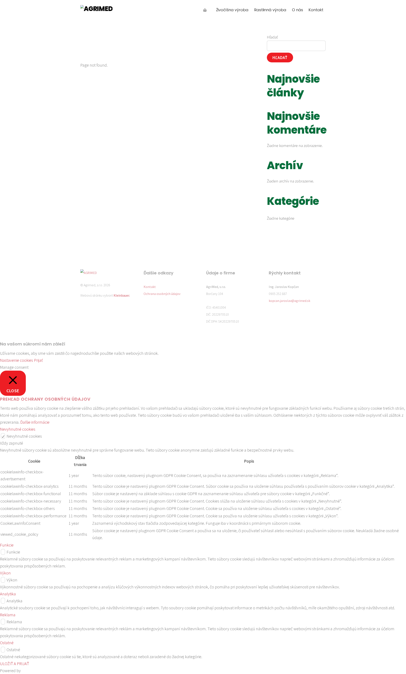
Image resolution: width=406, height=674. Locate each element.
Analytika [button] (8, 593)
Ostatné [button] (7, 642)
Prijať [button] (38, 360)
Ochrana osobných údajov (162, 294)
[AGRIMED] (96, 8)
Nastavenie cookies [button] (16, 360)
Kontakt (316, 9)
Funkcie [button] (7, 545)
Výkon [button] (5, 572)
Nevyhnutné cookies (24, 436)
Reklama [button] (7, 614)
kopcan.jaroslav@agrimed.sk (289, 301)
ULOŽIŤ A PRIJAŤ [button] (14, 663)
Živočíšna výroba (232, 9)
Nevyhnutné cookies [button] (17, 429)
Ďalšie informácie (34, 422)
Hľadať (272, 37)
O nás (297, 9)
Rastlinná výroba (270, 9)
